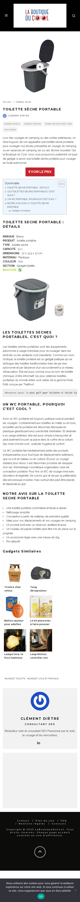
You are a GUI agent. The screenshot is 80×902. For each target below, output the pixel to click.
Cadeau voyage (32, 124)
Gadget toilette (26, 265)
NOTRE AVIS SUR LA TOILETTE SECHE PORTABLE (28, 205)
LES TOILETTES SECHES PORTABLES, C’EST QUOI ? (31, 193)
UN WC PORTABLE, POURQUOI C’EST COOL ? (31, 199)
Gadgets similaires (21, 210)
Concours (59, 824)
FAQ (64, 821)
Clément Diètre (18, 116)
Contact (23, 821)
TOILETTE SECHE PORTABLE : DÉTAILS (28, 187)
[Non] (75, 890)
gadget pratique (54, 359)
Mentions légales (32, 824)
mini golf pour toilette (45, 393)
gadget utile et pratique (44, 678)
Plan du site (45, 821)
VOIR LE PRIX (41, 172)
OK (41, 896)
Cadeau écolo (12, 124)
